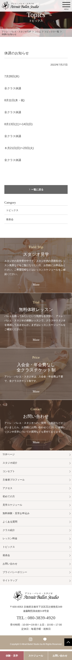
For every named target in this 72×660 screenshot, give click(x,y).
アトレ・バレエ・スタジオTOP (16, 31)
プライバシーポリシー (15, 572)
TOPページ (9, 454)
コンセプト (9, 471)
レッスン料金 (10, 538)
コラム (38, 31)
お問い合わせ (10, 563)
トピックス (12, 210)
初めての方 (9, 496)
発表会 (9, 219)
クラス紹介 (9, 530)
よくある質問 (10, 521)
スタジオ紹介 (10, 463)
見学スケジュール (12, 505)
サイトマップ (10, 580)
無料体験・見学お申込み (16, 513)
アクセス (7, 488)
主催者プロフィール (14, 479)
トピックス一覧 (51, 31)
